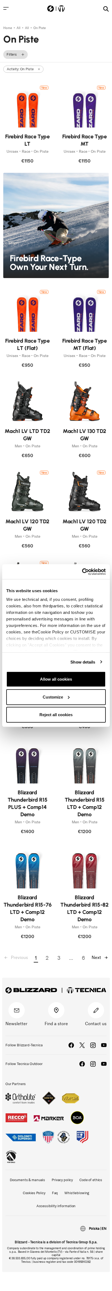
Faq (55, 1193)
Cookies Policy (34, 1193)
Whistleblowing (76, 1193)
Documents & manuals (27, 1180)
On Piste (39, 28)
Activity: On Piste (20, 69)
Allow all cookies (56, 679)
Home (8, 28)
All (19, 28)
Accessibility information (56, 1206)
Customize (53, 696)
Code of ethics (90, 1180)
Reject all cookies (56, 714)
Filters (12, 54)
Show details (82, 661)
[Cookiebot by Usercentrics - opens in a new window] (82, 571)
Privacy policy (62, 1180)
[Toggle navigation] (6, 8)
